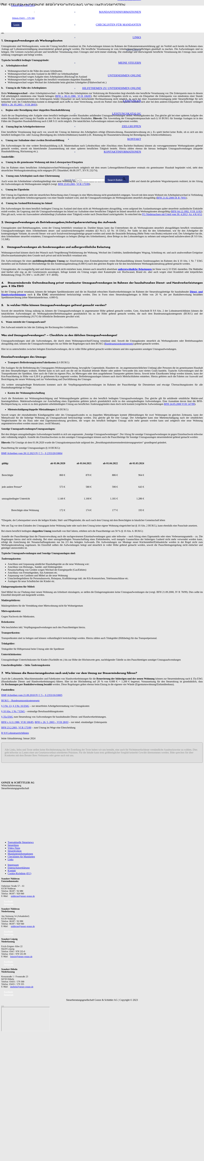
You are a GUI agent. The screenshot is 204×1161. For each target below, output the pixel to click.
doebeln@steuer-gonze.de (21, 987)
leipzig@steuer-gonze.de (21, 956)
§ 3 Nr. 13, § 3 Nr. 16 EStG (15, 706)
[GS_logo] (37, 86)
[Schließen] (2, 1006)
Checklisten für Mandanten (21, 856)
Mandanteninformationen (20, 853)
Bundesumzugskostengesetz (119, 343)
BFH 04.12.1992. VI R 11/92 (186, 211)
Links (10, 859)
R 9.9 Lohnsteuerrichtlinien (15, 733)
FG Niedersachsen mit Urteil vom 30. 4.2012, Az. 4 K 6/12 (172, 214)
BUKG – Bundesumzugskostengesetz (20, 700)
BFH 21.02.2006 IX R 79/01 (171, 197)
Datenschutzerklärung (19, 867)
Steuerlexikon (15, 851)
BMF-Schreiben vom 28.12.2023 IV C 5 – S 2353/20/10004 (31, 453)
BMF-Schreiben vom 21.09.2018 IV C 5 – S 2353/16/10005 (31, 695)
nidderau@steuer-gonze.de (23, 896)
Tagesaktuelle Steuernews (21, 842)
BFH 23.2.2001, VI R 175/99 (16, 727)
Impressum (13, 865)
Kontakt (12, 870)
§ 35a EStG (7, 716)
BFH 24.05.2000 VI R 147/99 (179, 404)
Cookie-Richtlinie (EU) (19, 873)
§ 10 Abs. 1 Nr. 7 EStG (13, 711)
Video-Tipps (14, 848)
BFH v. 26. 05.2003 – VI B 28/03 (19, 104)
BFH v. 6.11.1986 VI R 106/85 (17, 722)
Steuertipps (13, 845)
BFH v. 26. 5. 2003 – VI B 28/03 (51, 722)
